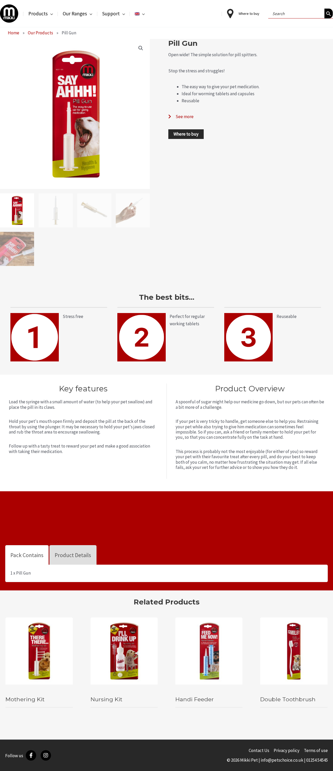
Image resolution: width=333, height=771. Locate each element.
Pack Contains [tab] (26, 555)
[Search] (328, 13)
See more (185, 116)
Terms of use (316, 750)
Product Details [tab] (73, 555)
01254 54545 (317, 760)
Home (13, 33)
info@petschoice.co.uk (282, 760)
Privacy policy (286, 750)
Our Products (40, 33)
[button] (50, 13)
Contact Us (259, 750)
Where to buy (186, 134)
